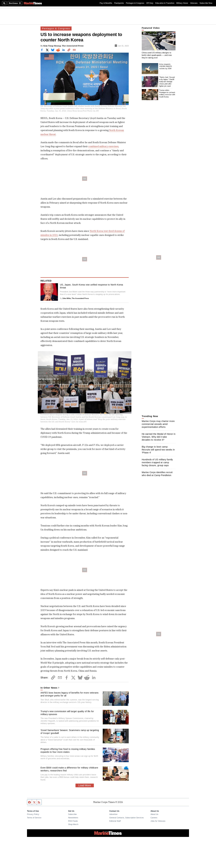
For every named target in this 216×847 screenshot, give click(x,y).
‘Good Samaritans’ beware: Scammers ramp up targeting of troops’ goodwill (69, 731)
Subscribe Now (206, 3)
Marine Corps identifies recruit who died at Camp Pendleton (157, 473)
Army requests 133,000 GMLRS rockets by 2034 (165, 66)
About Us (154, 814)
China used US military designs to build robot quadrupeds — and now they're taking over (157, 55)
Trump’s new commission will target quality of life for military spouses (67, 712)
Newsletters (73, 817)
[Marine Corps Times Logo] (33, 3)
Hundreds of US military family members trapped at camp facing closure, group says (157, 462)
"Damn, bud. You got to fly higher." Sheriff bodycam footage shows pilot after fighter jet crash (167, 81)
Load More (84, 785)
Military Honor (182, 3)
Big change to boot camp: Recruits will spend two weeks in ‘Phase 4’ (158, 449)
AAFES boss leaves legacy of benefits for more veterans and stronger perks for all (69, 694)
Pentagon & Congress (135, 3)
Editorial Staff (115, 821)
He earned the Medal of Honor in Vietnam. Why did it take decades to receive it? (158, 437)
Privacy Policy (33, 814)
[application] (159, 40)
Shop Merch (73, 824)
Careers (154, 817)
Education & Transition (164, 3)
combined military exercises (103, 146)
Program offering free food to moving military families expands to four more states (67, 750)
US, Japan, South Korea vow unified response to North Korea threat (91, 286)
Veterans (194, 3)
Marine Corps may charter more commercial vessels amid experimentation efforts (158, 424)
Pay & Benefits (106, 3)
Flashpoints (119, 3)
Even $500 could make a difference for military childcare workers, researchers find (69, 769)
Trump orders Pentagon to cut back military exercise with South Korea (167, 93)
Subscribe (72, 814)
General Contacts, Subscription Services (126, 817)
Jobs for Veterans (158, 821)
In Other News (48, 688)
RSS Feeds (73, 821)
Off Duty (149, 3)
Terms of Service (34, 817)
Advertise (113, 814)
